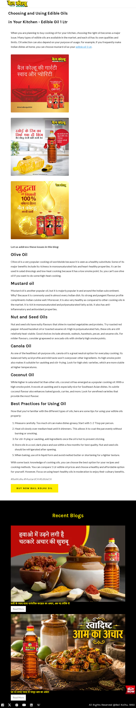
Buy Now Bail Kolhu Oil (35, 488)
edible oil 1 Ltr (84, 46)
